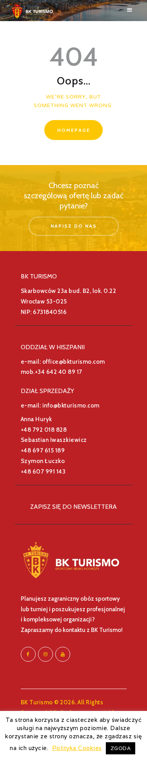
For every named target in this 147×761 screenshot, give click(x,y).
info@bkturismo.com (71, 405)
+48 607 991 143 (43, 471)
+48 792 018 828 (44, 429)
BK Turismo (37, 702)
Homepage (73, 130)
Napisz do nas (74, 226)
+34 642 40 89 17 (58, 371)
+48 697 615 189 (43, 450)
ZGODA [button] (121, 748)
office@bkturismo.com (73, 361)
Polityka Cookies (77, 748)
